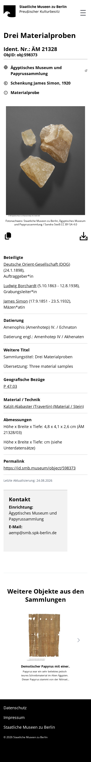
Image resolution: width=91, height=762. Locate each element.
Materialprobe (25, 92)
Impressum (14, 717)
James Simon (16, 301)
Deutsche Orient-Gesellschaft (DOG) (37, 264)
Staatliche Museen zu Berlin (29, 727)
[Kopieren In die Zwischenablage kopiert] (8, 236)
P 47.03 (10, 386)
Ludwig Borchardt (20, 285)
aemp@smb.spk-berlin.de (33, 532)
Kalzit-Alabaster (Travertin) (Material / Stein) (44, 406)
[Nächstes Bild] (78, 640)
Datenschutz (15, 707)
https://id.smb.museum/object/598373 (40, 468)
